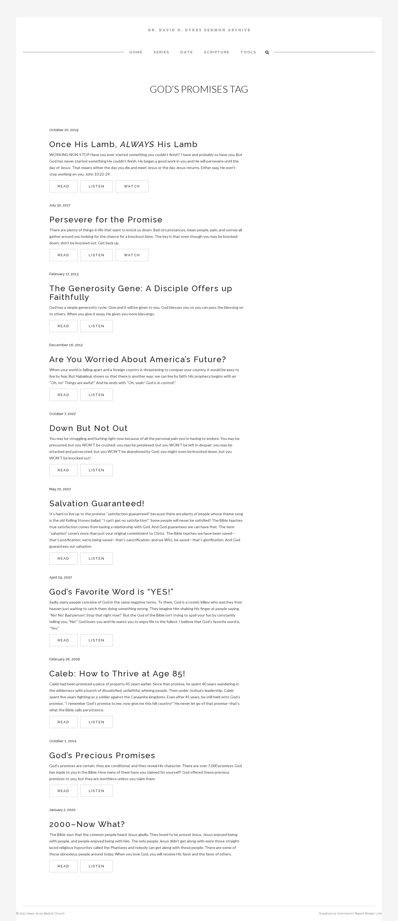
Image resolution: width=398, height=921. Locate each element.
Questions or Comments (336, 913)
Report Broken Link (368, 913)
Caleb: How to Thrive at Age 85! (117, 673)
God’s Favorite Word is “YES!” (111, 591)
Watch (132, 186)
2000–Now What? (87, 824)
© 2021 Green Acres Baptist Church (40, 913)
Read (63, 186)
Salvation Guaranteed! (97, 503)
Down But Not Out (88, 428)
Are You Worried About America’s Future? (137, 359)
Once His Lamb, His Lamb (123, 144)
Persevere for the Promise (106, 219)
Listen (97, 186)
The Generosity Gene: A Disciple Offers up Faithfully (141, 293)
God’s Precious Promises (102, 755)
